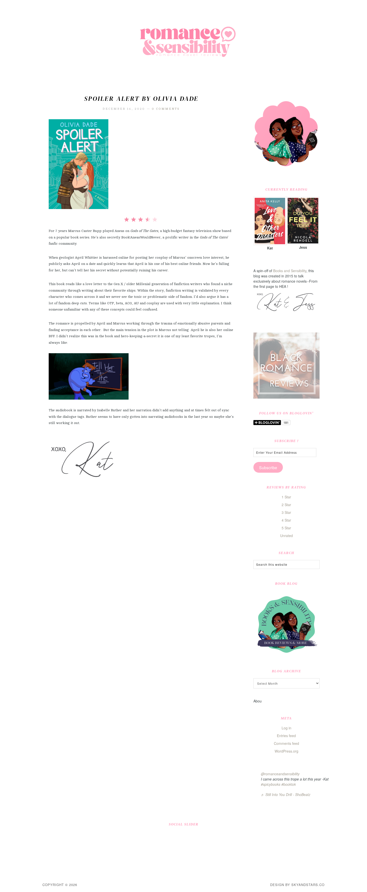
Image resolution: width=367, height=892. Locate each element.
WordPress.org (286, 751)
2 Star (286, 504)
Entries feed (286, 735)
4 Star (286, 520)
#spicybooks (270, 784)
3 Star (286, 512)
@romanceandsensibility (280, 773)
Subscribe (268, 467)
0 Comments (166, 109)
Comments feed (286, 743)
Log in (286, 727)
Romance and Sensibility (183, 43)
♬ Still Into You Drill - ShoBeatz (285, 794)
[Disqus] (141, 560)
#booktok (288, 784)
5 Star (286, 527)
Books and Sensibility (289, 270)
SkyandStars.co (308, 884)
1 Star (286, 496)
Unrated (286, 535)
